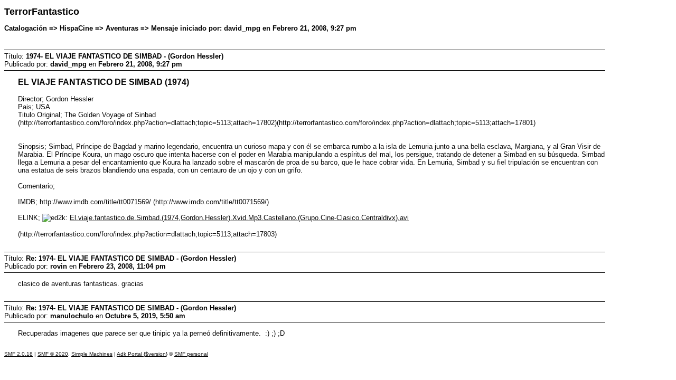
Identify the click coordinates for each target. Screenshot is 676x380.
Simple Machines (91, 354)
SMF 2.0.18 (18, 354)
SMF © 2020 (52, 354)
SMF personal (191, 354)
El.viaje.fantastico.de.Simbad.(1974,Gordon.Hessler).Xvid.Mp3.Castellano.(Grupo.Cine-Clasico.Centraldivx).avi (239, 218)
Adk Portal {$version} (142, 354)
